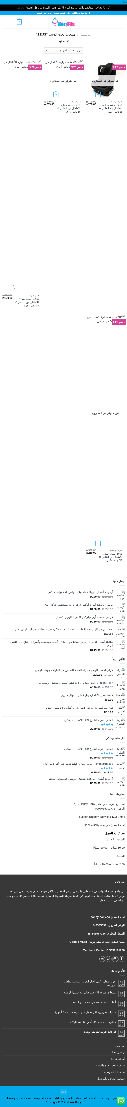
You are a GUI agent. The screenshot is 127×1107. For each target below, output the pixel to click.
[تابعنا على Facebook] (121, 959)
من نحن (120, 1045)
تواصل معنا (118, 1052)
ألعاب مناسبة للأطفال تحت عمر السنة (94, 1002)
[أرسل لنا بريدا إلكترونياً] (102, 959)
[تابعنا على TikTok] (109, 959)
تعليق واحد (108, 985)
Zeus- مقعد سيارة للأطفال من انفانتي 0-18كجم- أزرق (69, 108)
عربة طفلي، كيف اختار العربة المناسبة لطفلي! (89, 981)
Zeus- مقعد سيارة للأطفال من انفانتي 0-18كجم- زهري (27, 302)
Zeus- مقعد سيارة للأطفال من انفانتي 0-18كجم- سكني (110, 557)
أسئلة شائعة (118, 1058)
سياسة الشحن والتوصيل (111, 1078)
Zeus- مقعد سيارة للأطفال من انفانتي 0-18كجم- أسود (110, 108)
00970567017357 (106, 808)
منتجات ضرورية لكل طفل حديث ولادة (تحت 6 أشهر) (85, 1012)
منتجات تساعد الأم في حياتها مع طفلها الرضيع (90, 992)
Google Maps (78, 941)
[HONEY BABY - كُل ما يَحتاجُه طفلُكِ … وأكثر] (63, 22)
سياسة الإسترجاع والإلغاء (110, 1065)
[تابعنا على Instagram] (115, 959)
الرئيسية (85, 34)
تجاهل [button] (20, 7)
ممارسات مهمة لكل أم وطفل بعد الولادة (93, 1022)
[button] (115, 22)
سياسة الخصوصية (114, 1072)
